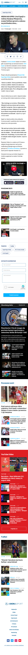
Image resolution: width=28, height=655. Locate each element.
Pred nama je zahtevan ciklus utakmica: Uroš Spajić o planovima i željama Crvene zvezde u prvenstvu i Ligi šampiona (14, 409)
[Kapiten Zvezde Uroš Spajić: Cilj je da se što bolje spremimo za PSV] (5, 220)
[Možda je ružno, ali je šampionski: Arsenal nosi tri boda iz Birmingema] (5, 570)
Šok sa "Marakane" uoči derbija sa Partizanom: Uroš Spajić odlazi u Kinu (18, 206)
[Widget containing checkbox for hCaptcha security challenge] (14, 287)
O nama (14, 624)
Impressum (14, 618)
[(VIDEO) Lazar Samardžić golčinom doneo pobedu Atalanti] (5, 581)
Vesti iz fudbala (14, 588)
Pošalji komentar (14, 295)
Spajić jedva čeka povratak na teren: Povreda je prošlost (18, 431)
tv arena (7, 645)
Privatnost (14, 627)
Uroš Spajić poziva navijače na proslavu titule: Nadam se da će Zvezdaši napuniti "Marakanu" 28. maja (18, 421)
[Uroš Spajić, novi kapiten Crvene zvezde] (5, 233)
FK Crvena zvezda (19, 249)
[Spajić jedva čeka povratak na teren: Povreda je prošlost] (5, 431)
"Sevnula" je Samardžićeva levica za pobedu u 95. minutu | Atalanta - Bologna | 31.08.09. (18, 510)
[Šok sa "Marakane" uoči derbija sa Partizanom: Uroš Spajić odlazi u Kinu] (5, 208)
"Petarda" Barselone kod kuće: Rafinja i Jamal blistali (12, 561)
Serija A (12, 577)
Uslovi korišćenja (14, 629)
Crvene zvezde (11, 62)
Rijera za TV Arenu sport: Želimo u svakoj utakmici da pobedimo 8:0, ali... (18, 442)
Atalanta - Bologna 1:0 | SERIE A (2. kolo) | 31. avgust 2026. (18, 498)
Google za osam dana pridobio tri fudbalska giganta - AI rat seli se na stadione (18, 374)
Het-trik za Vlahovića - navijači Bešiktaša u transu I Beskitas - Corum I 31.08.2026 (18, 521)
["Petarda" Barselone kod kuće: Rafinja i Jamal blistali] (14, 549)
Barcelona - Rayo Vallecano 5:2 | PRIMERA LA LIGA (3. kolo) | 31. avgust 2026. (12, 478)
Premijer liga (14, 566)
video (14, 612)
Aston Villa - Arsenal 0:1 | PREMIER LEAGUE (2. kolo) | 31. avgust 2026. (18, 487)
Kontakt (14, 635)
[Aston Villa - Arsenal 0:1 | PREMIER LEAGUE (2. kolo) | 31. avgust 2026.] (5, 487)
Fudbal (12, 246)
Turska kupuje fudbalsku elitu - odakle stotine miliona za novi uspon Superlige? (18, 347)
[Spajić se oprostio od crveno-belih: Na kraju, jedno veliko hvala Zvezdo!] (5, 195)
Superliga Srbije (7, 12)
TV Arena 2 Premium (14, 148)
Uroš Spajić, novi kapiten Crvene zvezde (17, 230)
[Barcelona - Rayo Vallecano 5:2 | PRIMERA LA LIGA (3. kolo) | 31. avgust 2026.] (14, 464)
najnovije (14, 609)
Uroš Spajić (6, 253)
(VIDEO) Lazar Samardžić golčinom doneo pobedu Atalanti (17, 581)
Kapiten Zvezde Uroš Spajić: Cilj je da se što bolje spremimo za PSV (18, 218)
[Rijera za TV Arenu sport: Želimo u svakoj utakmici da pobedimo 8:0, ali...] (5, 442)
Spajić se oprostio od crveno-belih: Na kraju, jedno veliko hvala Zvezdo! (17, 193)
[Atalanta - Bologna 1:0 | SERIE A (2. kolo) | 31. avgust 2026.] (5, 498)
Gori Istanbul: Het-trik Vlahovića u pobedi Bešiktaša (17, 592)
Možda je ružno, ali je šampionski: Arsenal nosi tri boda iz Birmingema (18, 570)
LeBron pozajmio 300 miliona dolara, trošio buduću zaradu (17, 355)
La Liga (3, 402)
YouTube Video (7, 454)
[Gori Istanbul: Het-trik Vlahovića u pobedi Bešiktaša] (5, 592)
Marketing (14, 632)
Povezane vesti (6, 188)
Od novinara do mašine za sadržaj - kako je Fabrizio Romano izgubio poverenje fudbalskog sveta (19, 365)
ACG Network (14, 621)
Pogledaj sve (22, 305)
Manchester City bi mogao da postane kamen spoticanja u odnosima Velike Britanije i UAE (14, 330)
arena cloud (14, 615)
